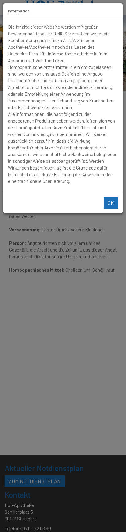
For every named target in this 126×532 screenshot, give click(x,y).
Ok (111, 203)
